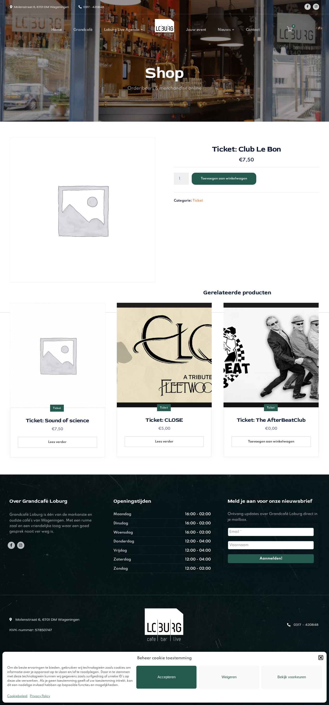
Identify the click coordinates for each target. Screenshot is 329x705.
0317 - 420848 (93, 7)
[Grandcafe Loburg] (164, 36)
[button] (321, 657)
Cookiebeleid (17, 696)
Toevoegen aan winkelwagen (224, 178)
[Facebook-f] (11, 545)
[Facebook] (307, 7)
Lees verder (57, 442)
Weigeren (229, 677)
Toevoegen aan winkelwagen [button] (271, 441)
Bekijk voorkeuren (291, 677)
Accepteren (167, 677)
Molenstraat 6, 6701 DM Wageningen (41, 7)
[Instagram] (316, 7)
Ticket (198, 200)
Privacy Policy (40, 696)
